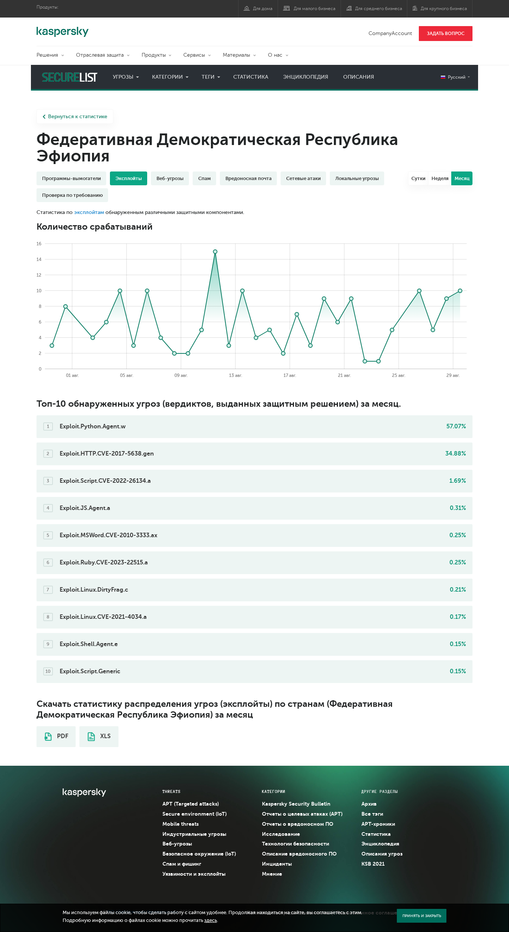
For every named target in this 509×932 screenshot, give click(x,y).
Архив (369, 804)
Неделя (440, 178)
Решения (47, 55)
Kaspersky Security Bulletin (296, 804)
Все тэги (372, 814)
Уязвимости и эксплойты (193, 874)
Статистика (250, 77)
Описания (358, 77)
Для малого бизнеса (314, 8)
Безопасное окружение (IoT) (199, 854)
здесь (210, 920)
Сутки (418, 178)
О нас (275, 55)
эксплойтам (89, 212)
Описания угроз (381, 854)
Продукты (154, 55)
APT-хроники (378, 824)
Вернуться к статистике (77, 116)
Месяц (462, 178)
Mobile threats (180, 824)
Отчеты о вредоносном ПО (297, 824)
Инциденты (277, 864)
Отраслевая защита (100, 55)
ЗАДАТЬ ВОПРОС (446, 33)
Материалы (236, 55)
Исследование (281, 834)
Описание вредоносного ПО (299, 854)
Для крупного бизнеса (444, 8)
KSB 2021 (373, 864)
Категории (167, 77)
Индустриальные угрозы (194, 834)
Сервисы (194, 55)
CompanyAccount (390, 33)
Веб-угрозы (177, 844)
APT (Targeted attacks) (190, 804)
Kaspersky (63, 28)
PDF (62, 736)
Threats (171, 791)
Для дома (262, 8)
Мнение (272, 874)
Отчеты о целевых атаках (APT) (302, 814)
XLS (105, 736)
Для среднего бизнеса (378, 8)
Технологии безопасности (295, 844)
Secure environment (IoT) (194, 814)
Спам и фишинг (181, 864)
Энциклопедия (305, 77)
